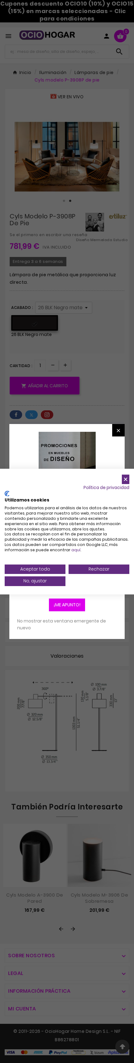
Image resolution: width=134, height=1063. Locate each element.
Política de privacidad (106, 488)
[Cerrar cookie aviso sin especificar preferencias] (125, 479)
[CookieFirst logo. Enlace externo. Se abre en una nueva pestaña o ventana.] (7, 494)
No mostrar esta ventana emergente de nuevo (61, 624)
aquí (75, 549)
